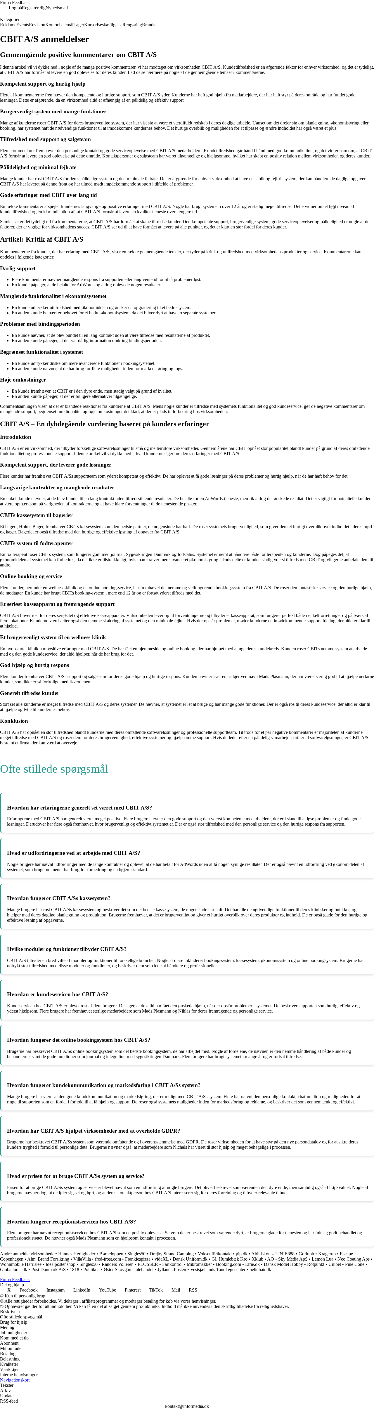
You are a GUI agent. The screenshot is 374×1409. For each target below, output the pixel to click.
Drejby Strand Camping (172, 1253)
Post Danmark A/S (48, 1269)
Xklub (257, 1259)
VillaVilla (82, 1259)
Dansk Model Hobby (283, 1264)
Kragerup (327, 1253)
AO (270, 1259)
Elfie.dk (252, 1264)
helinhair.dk (260, 1269)
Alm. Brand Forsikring (48, 1259)
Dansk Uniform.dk (190, 1259)
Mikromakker (199, 1264)
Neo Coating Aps (353, 1259)
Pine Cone (354, 1264)
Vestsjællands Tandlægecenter (217, 1269)
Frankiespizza (137, 1259)
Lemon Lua (322, 1259)
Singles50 (136, 1253)
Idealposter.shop (60, 1264)
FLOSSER (148, 1264)
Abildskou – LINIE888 (273, 1253)
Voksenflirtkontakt (215, 1253)
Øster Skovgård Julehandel (128, 1269)
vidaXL (162, 1259)
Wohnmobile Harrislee (20, 1264)
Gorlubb (306, 1253)
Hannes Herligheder (76, 1253)
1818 (74, 1269)
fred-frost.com (108, 1259)
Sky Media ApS (293, 1259)
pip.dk (241, 1253)
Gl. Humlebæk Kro (229, 1259)
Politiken (91, 1269)
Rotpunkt (315, 1264)
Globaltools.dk (13, 1269)
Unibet (334, 1264)
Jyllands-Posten (171, 1269)
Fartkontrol (172, 1264)
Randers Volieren (118, 1264)
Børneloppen (111, 1253)
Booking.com (228, 1264)
